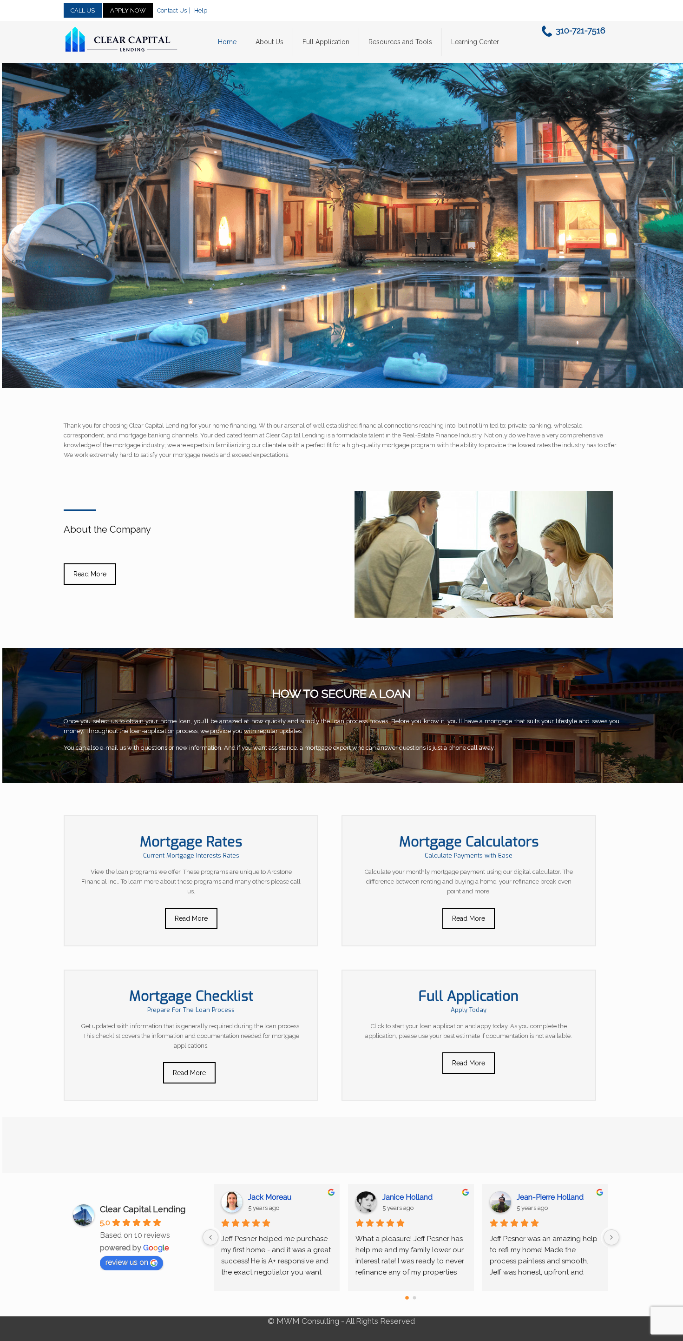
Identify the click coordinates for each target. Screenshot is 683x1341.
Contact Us (172, 10)
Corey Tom (401, 1197)
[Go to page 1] (415, 1298)
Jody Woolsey (541, 1197)
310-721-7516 (580, 30)
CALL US (83, 10)
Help (200, 10)
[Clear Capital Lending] (122, 39)
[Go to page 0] (407, 1298)
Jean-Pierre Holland (281, 1197)
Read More (89, 574)
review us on (126, 1262)
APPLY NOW (128, 10)
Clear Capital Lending (142, 1209)
